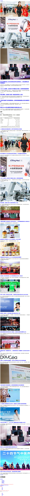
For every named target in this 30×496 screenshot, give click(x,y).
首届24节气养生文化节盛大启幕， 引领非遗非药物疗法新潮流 (10, 471)
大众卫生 (1, 0)
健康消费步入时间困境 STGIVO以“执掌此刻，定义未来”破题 (10, 239)
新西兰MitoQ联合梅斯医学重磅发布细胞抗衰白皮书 (11, 107)
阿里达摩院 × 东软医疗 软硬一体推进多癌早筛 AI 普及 (11, 94)
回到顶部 (1, 485)
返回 (2, 485)
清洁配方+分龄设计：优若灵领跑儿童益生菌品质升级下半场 (10, 313)
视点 (2, 487)
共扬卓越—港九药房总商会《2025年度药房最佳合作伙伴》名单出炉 (11, 275)
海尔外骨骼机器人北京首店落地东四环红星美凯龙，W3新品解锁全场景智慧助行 (13, 153)
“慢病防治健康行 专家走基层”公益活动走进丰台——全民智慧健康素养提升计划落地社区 (14, 221)
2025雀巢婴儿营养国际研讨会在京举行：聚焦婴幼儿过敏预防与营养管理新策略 (13, 403)
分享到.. (3, 494)
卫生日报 (3, 481)
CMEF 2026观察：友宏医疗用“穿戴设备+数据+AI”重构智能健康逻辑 (14, 88)
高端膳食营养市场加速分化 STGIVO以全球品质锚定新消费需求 (10, 257)
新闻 (2, 489)
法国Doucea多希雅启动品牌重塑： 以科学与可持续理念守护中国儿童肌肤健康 (13, 360)
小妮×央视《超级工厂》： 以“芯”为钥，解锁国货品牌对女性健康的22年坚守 (13, 422)
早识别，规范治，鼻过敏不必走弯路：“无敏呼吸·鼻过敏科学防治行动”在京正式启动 (14, 294)
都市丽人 (3, 480)
